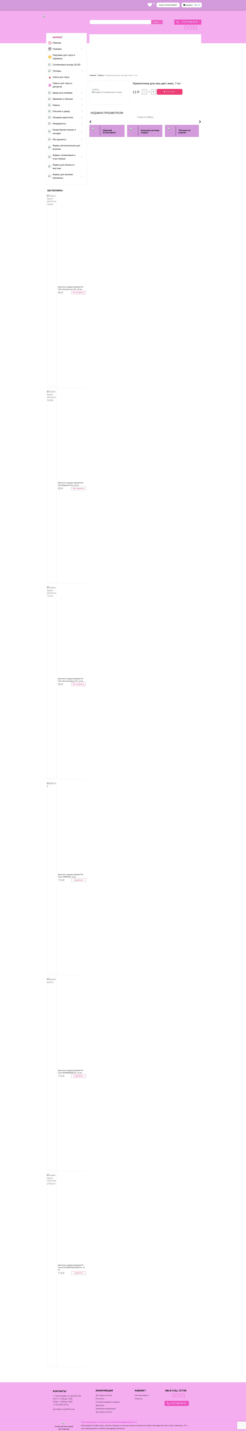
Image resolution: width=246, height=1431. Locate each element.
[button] (100, 1405)
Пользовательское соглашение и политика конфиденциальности (109, 1422)
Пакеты (101, 75)
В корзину (170, 92)
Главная (92, 75)
